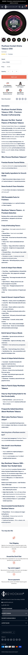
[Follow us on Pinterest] (11, 640)
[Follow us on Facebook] (2, 640)
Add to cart (14, 77)
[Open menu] (2, 7)
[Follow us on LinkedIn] (20, 640)
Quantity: (3, 71)
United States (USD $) (6, 632)
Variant (3, 59)
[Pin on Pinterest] (20, 99)
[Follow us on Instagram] (8, 640)
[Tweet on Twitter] (23, 99)
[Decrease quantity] (8, 71)
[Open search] (19, 7)
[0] (25, 7)
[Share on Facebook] (17, 99)
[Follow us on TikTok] (17, 640)
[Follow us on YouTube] (14, 640)
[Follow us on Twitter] (5, 640)
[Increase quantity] (16, 71)
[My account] (22, 7)
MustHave (4, 52)
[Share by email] (25, 99)
